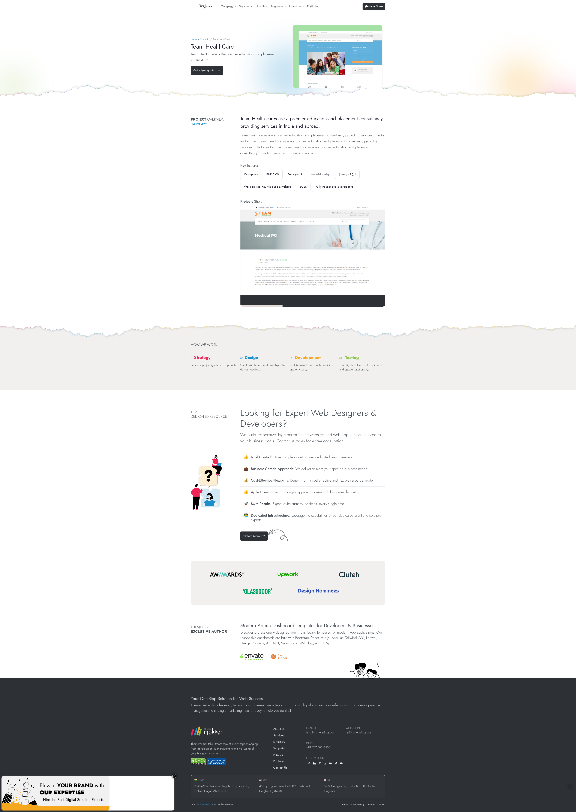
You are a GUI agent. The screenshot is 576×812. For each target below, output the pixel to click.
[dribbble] (319, 763)
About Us (279, 729)
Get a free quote (204, 70)
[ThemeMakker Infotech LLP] (207, 731)
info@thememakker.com (320, 732)
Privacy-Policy (357, 804)
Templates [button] (277, 6)
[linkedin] (314, 763)
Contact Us (280, 767)
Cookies (371, 804)
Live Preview (199, 124)
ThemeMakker (206, 804)
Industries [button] (295, 6)
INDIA (309, 743)
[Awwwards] (227, 574)
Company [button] (227, 6)
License (344, 804)
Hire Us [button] (261, 6)
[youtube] (341, 763)
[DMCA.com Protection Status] (198, 761)
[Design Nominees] (318, 591)
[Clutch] (349, 574)
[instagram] (325, 763)
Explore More (251, 535)
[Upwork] (288, 574)
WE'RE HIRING (354, 728)
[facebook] (336, 763)
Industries (279, 741)
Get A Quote (375, 6)
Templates (279, 748)
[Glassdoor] (257, 591)
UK (329, 780)
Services (278, 735)
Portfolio (312, 6)
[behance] (330, 763)
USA (265, 780)
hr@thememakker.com (359, 732)
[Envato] (252, 656)
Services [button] (245, 6)
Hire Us (278, 754)
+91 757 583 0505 (318, 747)
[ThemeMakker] (201, 6)
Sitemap (381, 804)
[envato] (309, 763)
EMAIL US (311, 728)
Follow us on (315, 758)
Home (194, 39)
